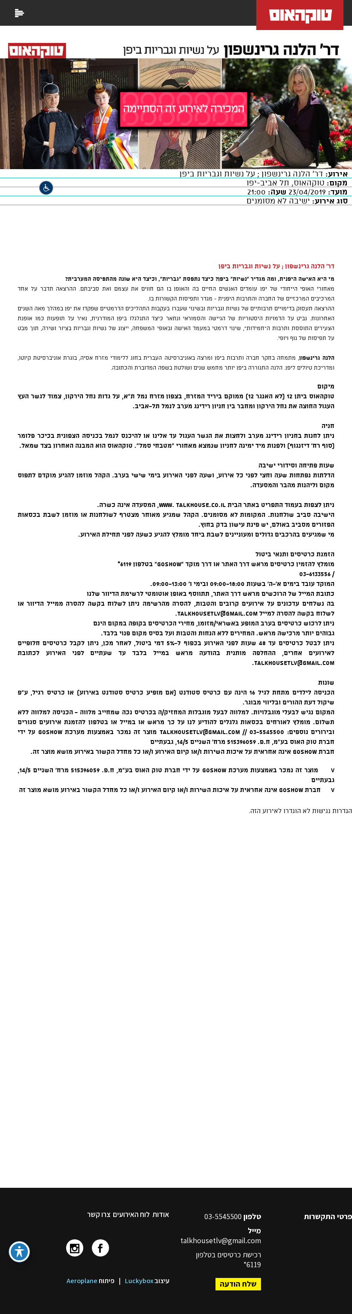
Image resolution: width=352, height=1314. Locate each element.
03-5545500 (223, 1216)
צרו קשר (98, 1214)
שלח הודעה (238, 1284)
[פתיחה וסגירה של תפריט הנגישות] (19, 1251)
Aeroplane (82, 1280)
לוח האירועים (131, 1214)
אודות (160, 1214)
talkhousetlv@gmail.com (220, 1240)
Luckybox (139, 1280)
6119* (252, 1264)
